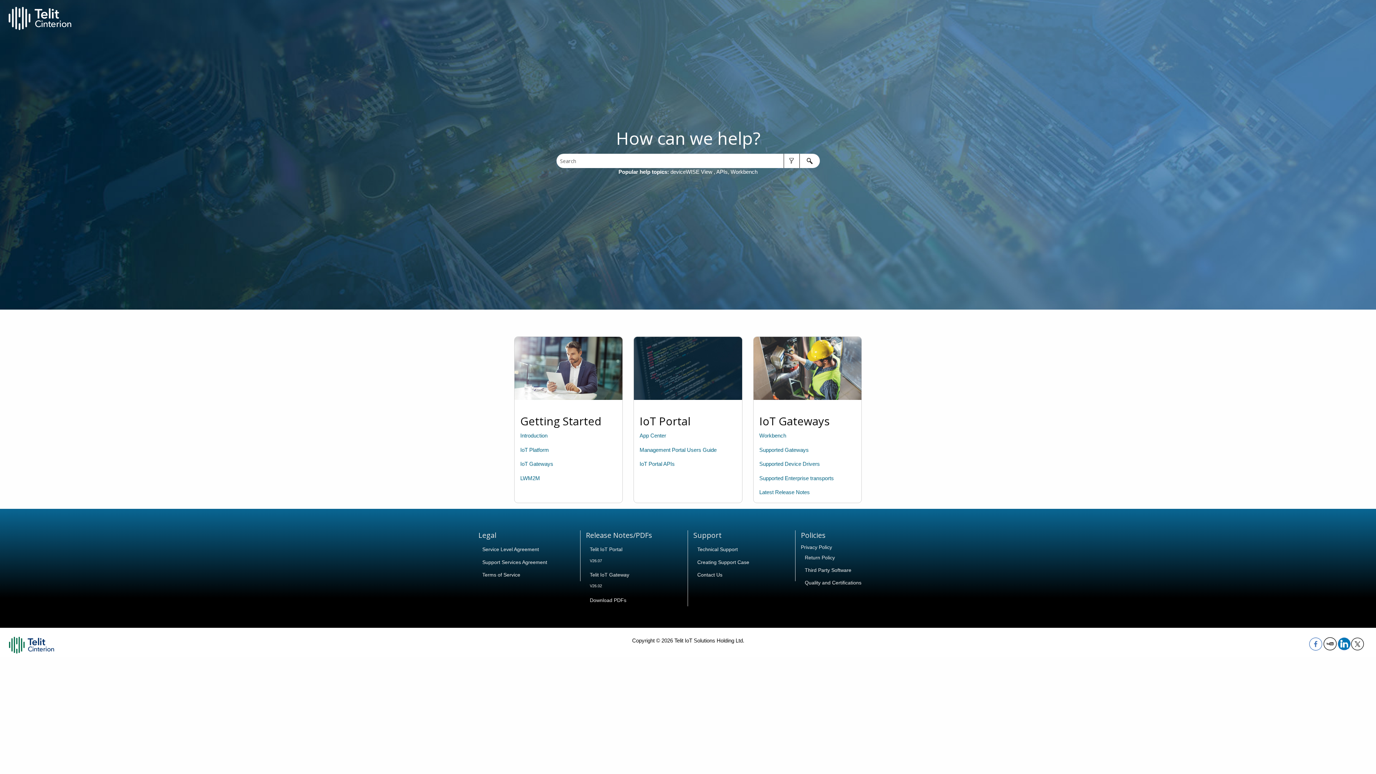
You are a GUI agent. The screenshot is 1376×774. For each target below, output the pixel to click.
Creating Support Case (723, 562)
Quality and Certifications (833, 583)
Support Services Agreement (514, 562)
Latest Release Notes (784, 492)
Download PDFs (608, 600)
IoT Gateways (536, 464)
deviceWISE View (692, 172)
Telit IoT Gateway (609, 575)
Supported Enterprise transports (796, 478)
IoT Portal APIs (657, 464)
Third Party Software (828, 570)
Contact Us (709, 575)
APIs (722, 172)
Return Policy (820, 557)
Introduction (534, 436)
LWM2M (530, 478)
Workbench (744, 172)
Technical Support (717, 549)
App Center (653, 436)
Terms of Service (501, 575)
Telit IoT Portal (606, 549)
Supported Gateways (784, 450)
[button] (792, 161)
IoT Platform (534, 450)
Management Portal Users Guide (678, 450)
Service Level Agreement (510, 549)
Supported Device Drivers (789, 464)
